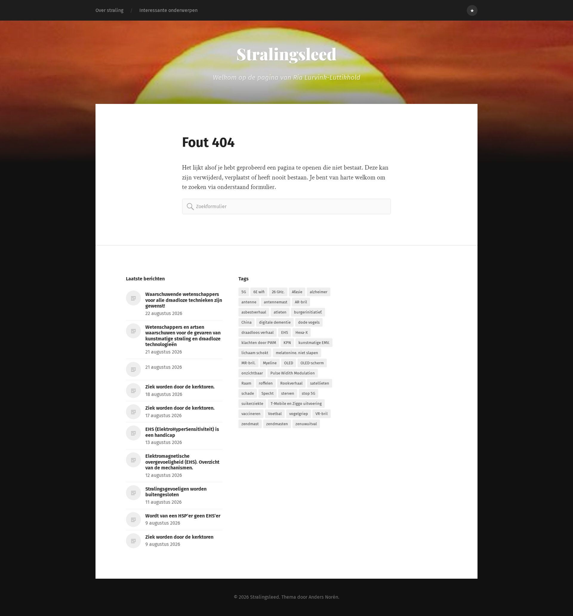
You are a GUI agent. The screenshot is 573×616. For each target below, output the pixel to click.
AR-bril (301, 302)
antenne (248, 302)
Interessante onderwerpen (168, 10)
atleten (280, 312)
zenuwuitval (306, 424)
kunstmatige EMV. (313, 342)
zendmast (250, 424)
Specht (267, 393)
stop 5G (308, 393)
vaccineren (251, 413)
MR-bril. (248, 363)
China (246, 322)
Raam (246, 383)
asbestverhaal (253, 312)
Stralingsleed (286, 53)
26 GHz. (278, 292)
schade (247, 393)
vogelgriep (298, 413)
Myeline (270, 363)
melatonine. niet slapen (297, 353)
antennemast (275, 302)
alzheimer (318, 292)
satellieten (319, 383)
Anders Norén (323, 597)
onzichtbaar (252, 373)
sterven (287, 393)
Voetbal (275, 413)
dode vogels (309, 322)
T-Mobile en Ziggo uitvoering (296, 403)
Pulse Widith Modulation (292, 373)
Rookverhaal (291, 383)
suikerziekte (252, 403)
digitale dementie (275, 322)
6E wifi (258, 292)
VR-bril (321, 413)
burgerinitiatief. (308, 312)
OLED (288, 363)
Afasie (297, 292)
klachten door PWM (258, 342)
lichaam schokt (254, 353)
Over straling (109, 10)
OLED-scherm (312, 363)
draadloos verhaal (257, 332)
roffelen (266, 383)
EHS (284, 332)
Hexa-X (301, 332)
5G (243, 292)
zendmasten (277, 424)
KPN (287, 342)
